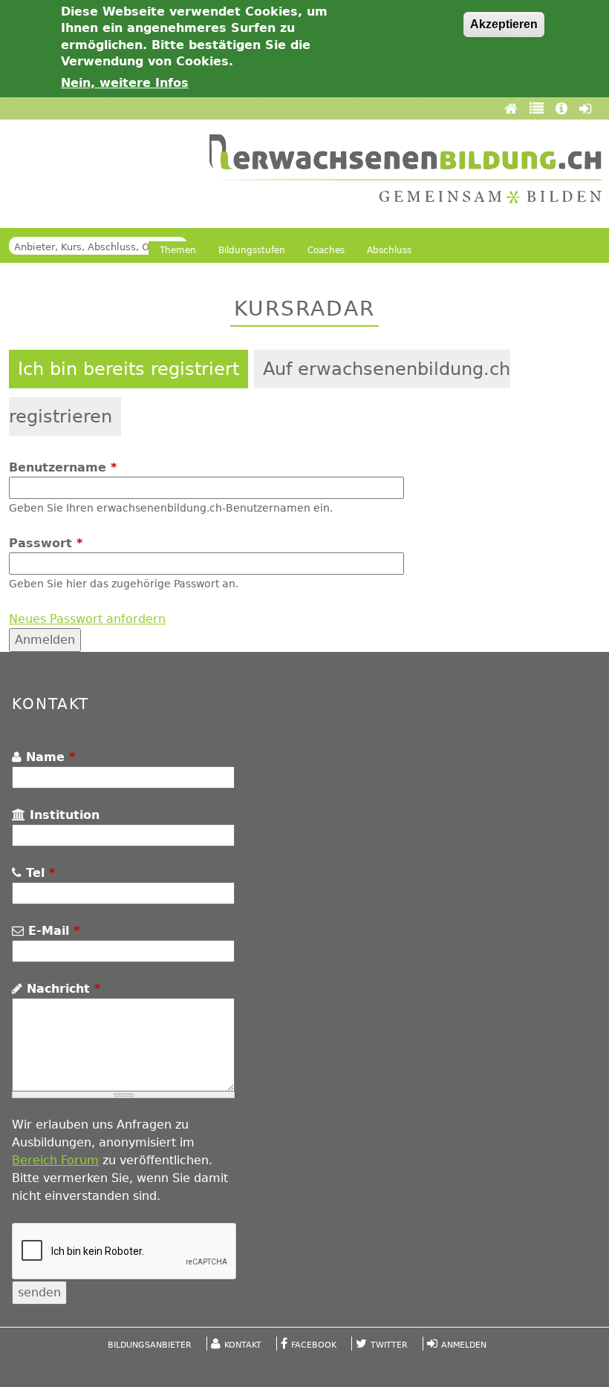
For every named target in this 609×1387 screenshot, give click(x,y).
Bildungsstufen (251, 250)
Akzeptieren (504, 24)
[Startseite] (405, 168)
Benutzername (63, 467)
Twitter (389, 1345)
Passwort (45, 543)
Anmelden (463, 1345)
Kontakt (242, 1345)
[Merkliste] (539, 108)
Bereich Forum (55, 1160)
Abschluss (389, 250)
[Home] (513, 108)
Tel (38, 873)
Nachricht (61, 989)
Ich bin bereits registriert (128, 369)
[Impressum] (564, 108)
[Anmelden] (585, 108)
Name (48, 757)
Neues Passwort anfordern (87, 619)
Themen (178, 250)
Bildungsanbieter (150, 1345)
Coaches (326, 250)
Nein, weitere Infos (125, 83)
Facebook (313, 1345)
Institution (62, 815)
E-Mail (51, 931)
